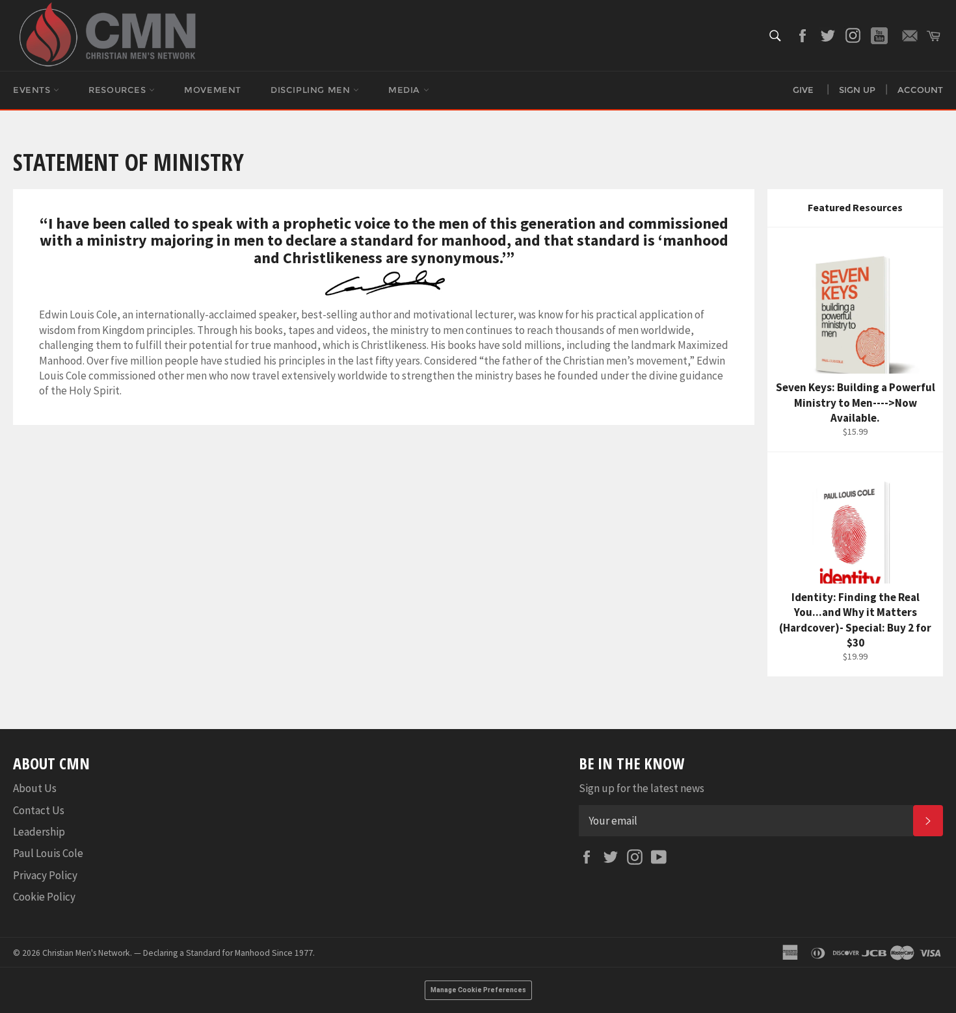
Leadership (39, 832)
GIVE (803, 89)
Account (920, 89)
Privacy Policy (45, 875)
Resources (118, 89)
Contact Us (38, 810)
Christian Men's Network (86, 952)
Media (405, 89)
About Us (35, 788)
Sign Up (857, 89)
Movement (212, 89)
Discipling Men (312, 89)
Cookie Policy (44, 897)
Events (33, 89)
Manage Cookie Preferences (478, 990)
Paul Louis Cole (48, 853)
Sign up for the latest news (641, 788)
